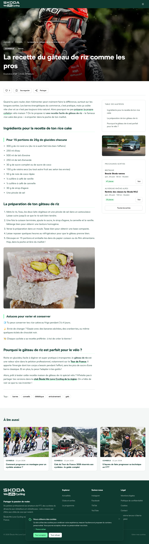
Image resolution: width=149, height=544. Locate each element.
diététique (39, 396)
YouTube (95, 510)
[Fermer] (119, 519)
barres (15, 396)
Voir (139, 181)
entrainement (55, 396)
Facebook (96, 500)
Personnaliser (41, 529)
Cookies (124, 505)
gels (67, 396)
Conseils (18, 42)
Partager (43, 90)
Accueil (6, 42)
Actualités (66, 496)
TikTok (94, 505)
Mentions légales (128, 496)
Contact (124, 510)
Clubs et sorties (68, 500)
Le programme (68, 505)
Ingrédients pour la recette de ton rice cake (123, 111)
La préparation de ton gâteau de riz (122, 118)
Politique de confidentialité (132, 500)
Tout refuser (55, 535)
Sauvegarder (25, 90)
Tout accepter (40, 535)
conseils (26, 396)
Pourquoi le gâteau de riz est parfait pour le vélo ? (122, 125)
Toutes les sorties (123, 208)
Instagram (96, 496)
